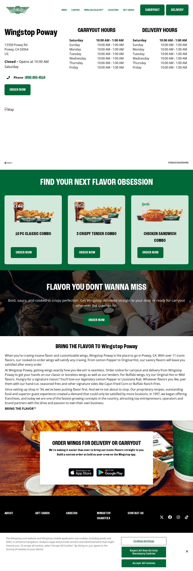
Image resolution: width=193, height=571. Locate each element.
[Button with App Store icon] (81, 472)
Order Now (24, 252)
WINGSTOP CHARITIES (104, 516)
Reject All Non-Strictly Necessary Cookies (144, 552)
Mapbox (172, 162)
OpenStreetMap (182, 162)
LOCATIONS (113, 10)
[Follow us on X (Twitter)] (162, 517)
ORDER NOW (17, 90)
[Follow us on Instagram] (178, 517)
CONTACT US (136, 513)
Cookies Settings (143, 541)
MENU (64, 10)
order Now (87, 252)
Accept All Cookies (143, 563)
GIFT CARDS (128, 10)
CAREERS (71, 513)
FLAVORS (75, 10)
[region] (96, 552)
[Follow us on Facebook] (170, 517)
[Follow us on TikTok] (186, 517)
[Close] (187, 551)
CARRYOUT (152, 10)
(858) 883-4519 (35, 77)
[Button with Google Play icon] (110, 472)
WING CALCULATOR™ (93, 10)
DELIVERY (177, 10)
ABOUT (9, 513)
